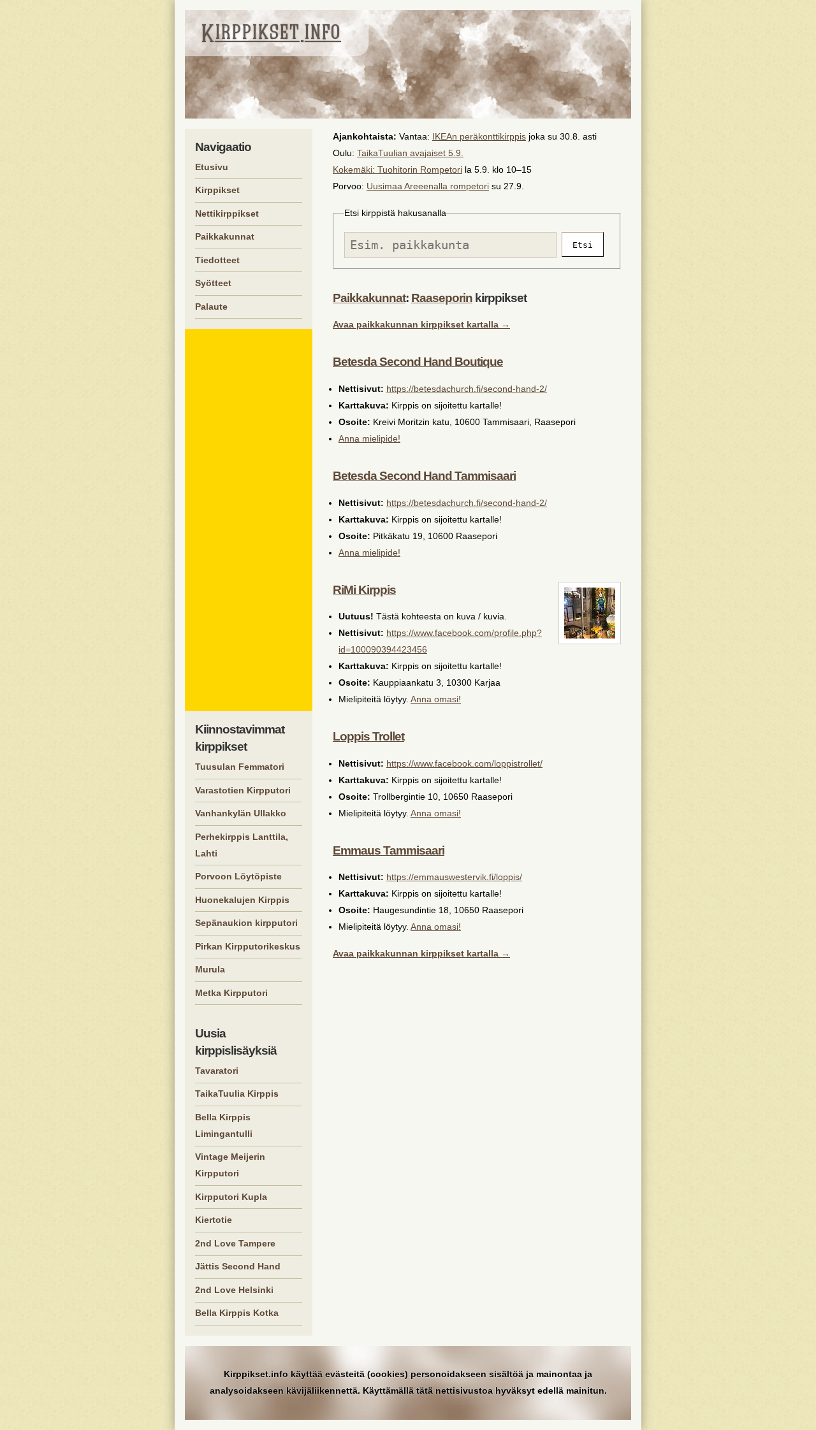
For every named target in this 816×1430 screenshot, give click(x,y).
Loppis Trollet (368, 736)
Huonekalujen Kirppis (242, 900)
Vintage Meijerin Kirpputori (230, 1165)
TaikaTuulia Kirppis (237, 1093)
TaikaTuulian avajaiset (401, 153)
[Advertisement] (250, 520)
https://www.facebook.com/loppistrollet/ (464, 763)
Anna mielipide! (369, 438)
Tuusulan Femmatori (239, 767)
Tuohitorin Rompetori (419, 169)
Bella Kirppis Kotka (237, 1313)
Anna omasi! (436, 699)
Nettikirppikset (227, 213)
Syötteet (213, 283)
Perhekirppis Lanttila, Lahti (241, 845)
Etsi (582, 245)
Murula (210, 969)
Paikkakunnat (369, 298)
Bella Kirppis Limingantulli (223, 1125)
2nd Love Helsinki (234, 1290)
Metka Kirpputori (231, 993)
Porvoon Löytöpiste (238, 876)
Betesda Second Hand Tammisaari (424, 475)
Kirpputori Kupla (231, 1197)
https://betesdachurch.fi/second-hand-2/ (466, 389)
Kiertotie (213, 1220)
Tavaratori (216, 1070)
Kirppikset (217, 190)
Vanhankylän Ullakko (240, 813)
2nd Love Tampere (235, 1243)
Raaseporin (441, 298)
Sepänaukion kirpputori (246, 923)
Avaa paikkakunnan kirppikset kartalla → (421, 324)
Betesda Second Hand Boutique (418, 361)
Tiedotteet (217, 260)
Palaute (211, 306)
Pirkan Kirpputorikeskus (247, 946)
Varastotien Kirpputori (243, 790)
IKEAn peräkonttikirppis (479, 136)
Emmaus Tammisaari (388, 850)
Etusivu (211, 167)
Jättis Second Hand (237, 1266)
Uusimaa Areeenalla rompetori (428, 186)
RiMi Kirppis (364, 589)
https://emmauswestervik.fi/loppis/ (454, 877)
